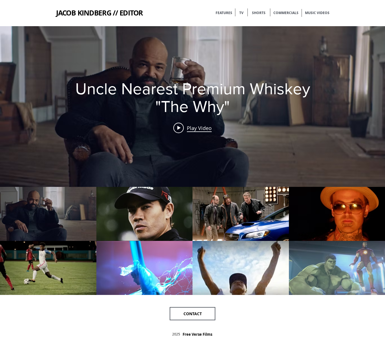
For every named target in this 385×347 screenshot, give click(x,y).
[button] (192, 313)
